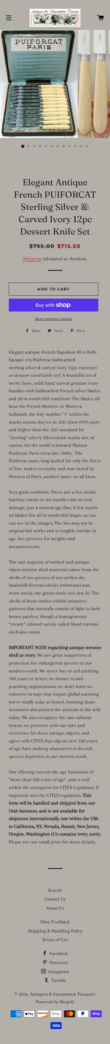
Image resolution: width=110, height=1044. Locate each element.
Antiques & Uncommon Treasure (63, 994)
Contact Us (55, 899)
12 (87, 146)
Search (55, 890)
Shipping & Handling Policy (55, 931)
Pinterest (58, 962)
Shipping (32, 258)
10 (76, 146)
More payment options (53, 318)
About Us (55, 908)
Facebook (58, 953)
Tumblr (58, 980)
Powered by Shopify (55, 1001)
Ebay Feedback (55, 922)
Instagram (58, 971)
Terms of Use (55, 939)
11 (81, 146)
